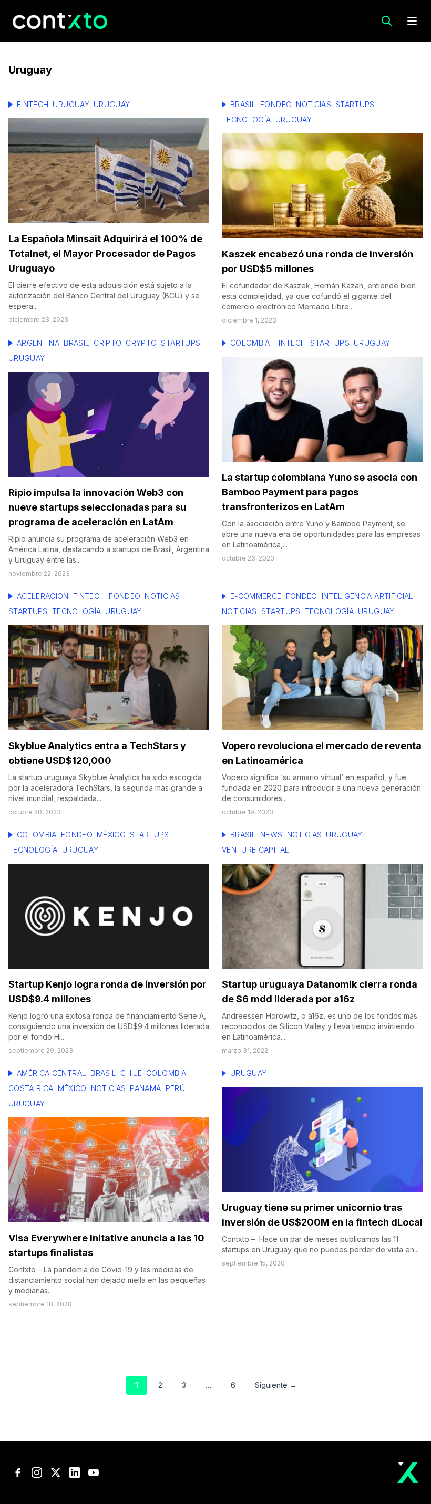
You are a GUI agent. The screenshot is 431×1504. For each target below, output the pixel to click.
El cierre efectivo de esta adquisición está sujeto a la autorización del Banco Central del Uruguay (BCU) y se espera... (104, 295)
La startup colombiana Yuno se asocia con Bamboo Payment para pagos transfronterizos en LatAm (319, 492)
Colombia (250, 342)
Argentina (38, 342)
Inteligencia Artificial (368, 596)
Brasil (243, 104)
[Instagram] (37, 1472)
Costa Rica (31, 1088)
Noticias (313, 104)
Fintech (32, 104)
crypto (141, 342)
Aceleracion (43, 596)
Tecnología (246, 119)
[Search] (387, 21)
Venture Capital (255, 849)
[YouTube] (93, 1472)
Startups (355, 104)
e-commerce (256, 596)
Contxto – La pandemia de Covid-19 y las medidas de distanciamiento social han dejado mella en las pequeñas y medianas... (107, 1280)
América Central (51, 1073)
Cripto (107, 342)
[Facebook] (18, 1472)
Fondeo (276, 104)
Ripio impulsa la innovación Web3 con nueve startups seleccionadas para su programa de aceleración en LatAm (97, 507)
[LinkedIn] (74, 1472)
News (271, 834)
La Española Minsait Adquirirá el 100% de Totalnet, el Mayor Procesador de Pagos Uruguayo (105, 253)
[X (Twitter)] (55, 1472)
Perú (175, 1088)
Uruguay (71, 104)
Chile (131, 1073)
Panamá (145, 1088)
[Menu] (412, 21)
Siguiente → (276, 1385)
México (111, 834)
